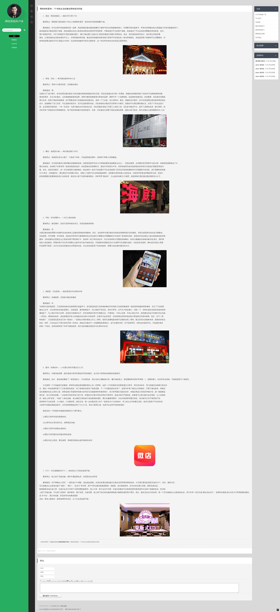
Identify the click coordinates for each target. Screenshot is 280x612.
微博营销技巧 (260, 30)
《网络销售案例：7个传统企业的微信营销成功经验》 (84, 542)
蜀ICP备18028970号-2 (73, 609)
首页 (14, 36)
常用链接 (14, 47)
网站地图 (64, 606)
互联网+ (258, 22)
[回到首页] (14, 17)
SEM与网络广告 (260, 14)
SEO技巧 (258, 18)
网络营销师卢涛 (63, 542)
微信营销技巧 (52, 551)
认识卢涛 (14, 43)
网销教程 (14, 40)
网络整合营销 (260, 34)
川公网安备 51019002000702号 (52, 609)
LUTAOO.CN (54, 606)
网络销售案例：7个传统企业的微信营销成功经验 (61, 9)
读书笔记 (258, 37)
